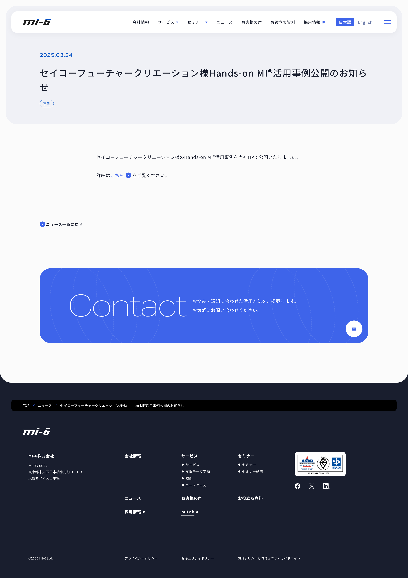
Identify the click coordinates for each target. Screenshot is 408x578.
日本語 (345, 22)
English (365, 22)
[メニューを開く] (387, 22)
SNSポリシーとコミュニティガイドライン (269, 558)
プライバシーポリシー (141, 558)
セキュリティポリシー (197, 558)
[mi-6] (37, 22)
